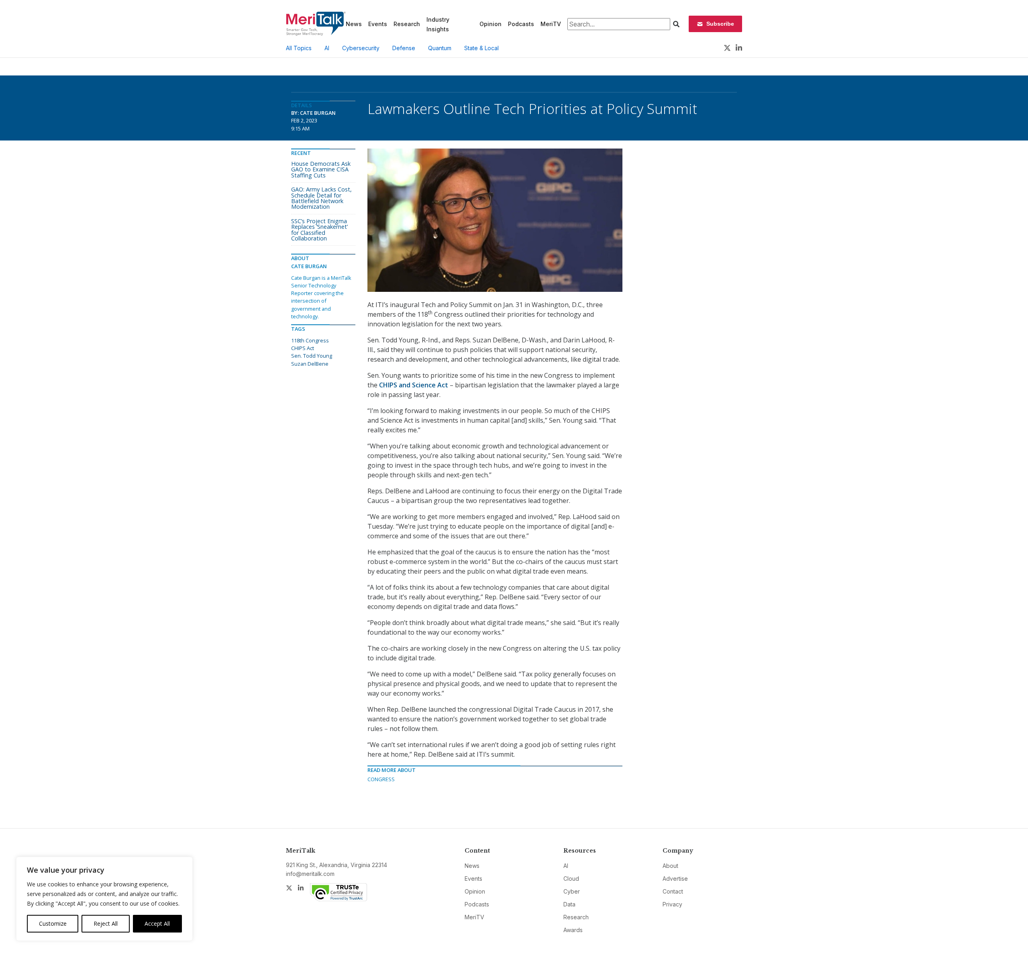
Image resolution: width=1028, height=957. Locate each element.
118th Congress (310, 340)
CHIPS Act (302, 348)
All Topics (299, 48)
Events (377, 23)
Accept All (157, 923)
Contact (673, 891)
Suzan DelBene (309, 363)
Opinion (490, 23)
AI (326, 48)
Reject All (106, 923)
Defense (403, 48)
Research (407, 23)
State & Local (481, 48)
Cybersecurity (360, 48)
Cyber (571, 891)
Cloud (571, 878)
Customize (53, 923)
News (354, 23)
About (670, 865)
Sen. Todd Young (311, 355)
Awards (573, 929)
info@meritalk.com (310, 873)
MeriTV (551, 23)
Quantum (439, 48)
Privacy (672, 904)
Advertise (675, 878)
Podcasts (521, 23)
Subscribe (720, 23)
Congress (381, 779)
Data (569, 904)
